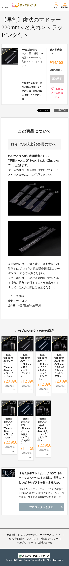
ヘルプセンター (25, 542)
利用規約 (11, 534)
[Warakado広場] (24, 5)
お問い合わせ (45, 542)
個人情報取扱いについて (22, 538)
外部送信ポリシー (49, 538)
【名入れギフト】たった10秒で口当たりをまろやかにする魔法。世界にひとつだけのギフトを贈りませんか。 (41, 478)
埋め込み (62, 110)
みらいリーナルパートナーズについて (41, 534)
